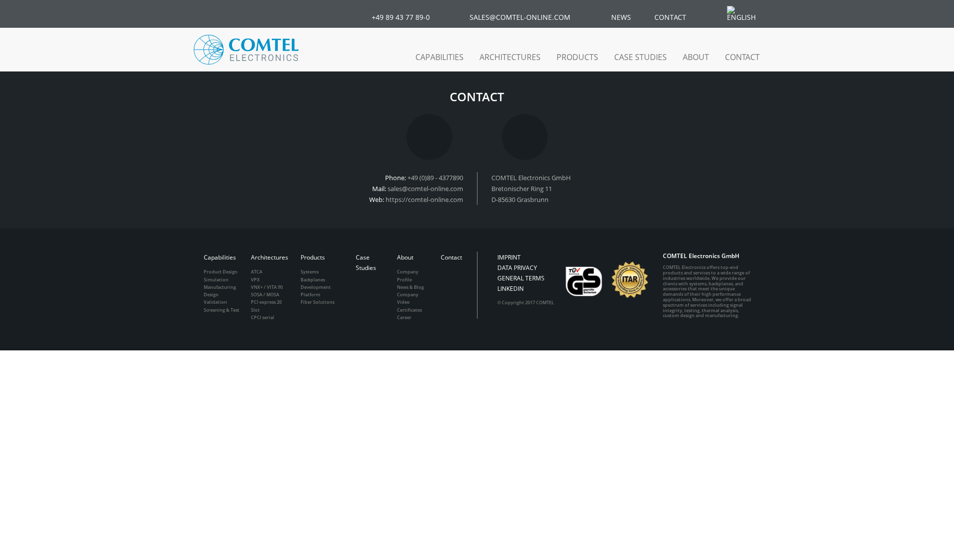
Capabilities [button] (439, 57)
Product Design (221, 271)
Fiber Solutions (317, 302)
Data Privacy (517, 268)
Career (404, 317)
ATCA (256, 271)
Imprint (509, 257)
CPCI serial (262, 317)
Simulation (216, 279)
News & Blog (410, 287)
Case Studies (640, 57)
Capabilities (220, 257)
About (405, 257)
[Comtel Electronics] (246, 49)
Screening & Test (221, 310)
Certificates (409, 310)
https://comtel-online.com (424, 199)
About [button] (696, 57)
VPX (255, 279)
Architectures (269, 257)
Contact (742, 57)
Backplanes (313, 279)
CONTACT (670, 17)
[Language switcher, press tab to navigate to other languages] (746, 13)
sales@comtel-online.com (425, 188)
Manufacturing (220, 287)
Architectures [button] (510, 57)
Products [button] (577, 57)
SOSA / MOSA (265, 294)
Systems (309, 271)
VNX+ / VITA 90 (267, 287)
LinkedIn (510, 288)
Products (313, 257)
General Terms (521, 278)
